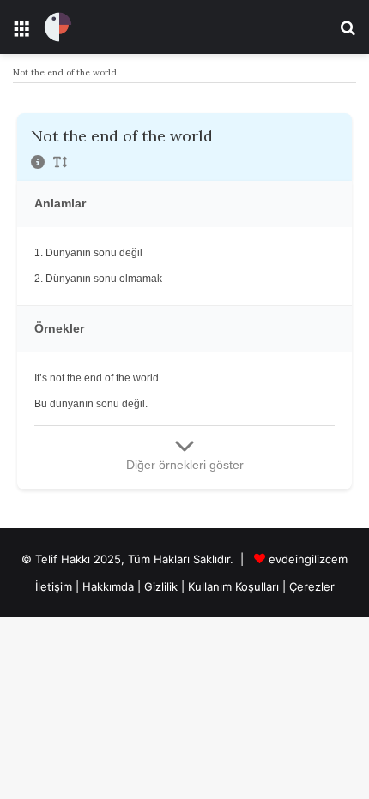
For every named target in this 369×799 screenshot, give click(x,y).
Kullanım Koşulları (233, 586)
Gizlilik (162, 586)
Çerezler (312, 586)
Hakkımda (109, 586)
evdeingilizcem (308, 559)
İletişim (53, 586)
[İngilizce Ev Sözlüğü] (58, 27)
